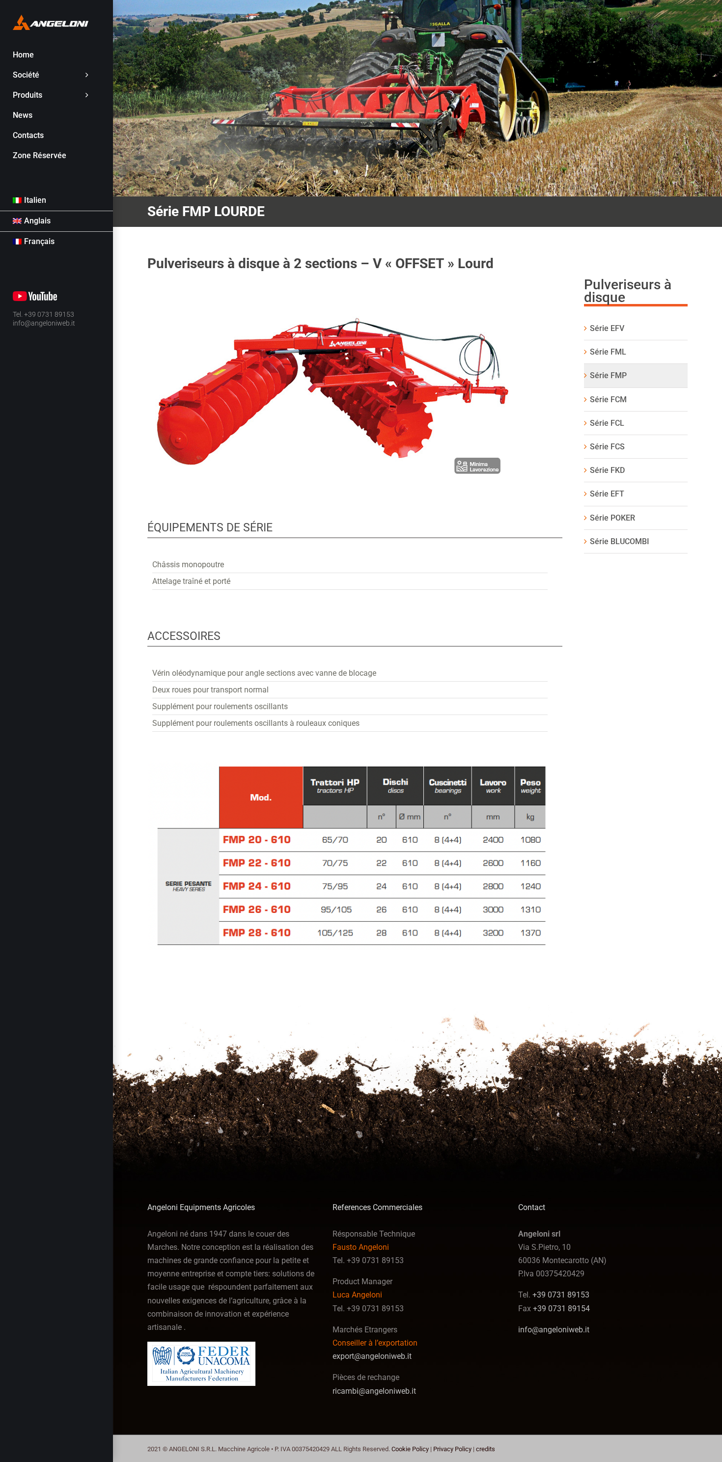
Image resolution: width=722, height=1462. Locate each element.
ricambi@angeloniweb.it (374, 1391)
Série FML (608, 352)
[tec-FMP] (354, 764)
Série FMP (608, 375)
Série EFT (607, 493)
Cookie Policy (410, 1449)
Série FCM (608, 399)
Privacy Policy (452, 1449)
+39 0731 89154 (561, 1308)
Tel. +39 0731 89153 (43, 314)
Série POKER (612, 518)
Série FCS (607, 446)
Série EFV (607, 328)
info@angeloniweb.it (44, 323)
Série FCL (607, 423)
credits (485, 1449)
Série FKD (607, 470)
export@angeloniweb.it (372, 1356)
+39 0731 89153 (560, 1294)
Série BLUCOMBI (619, 541)
